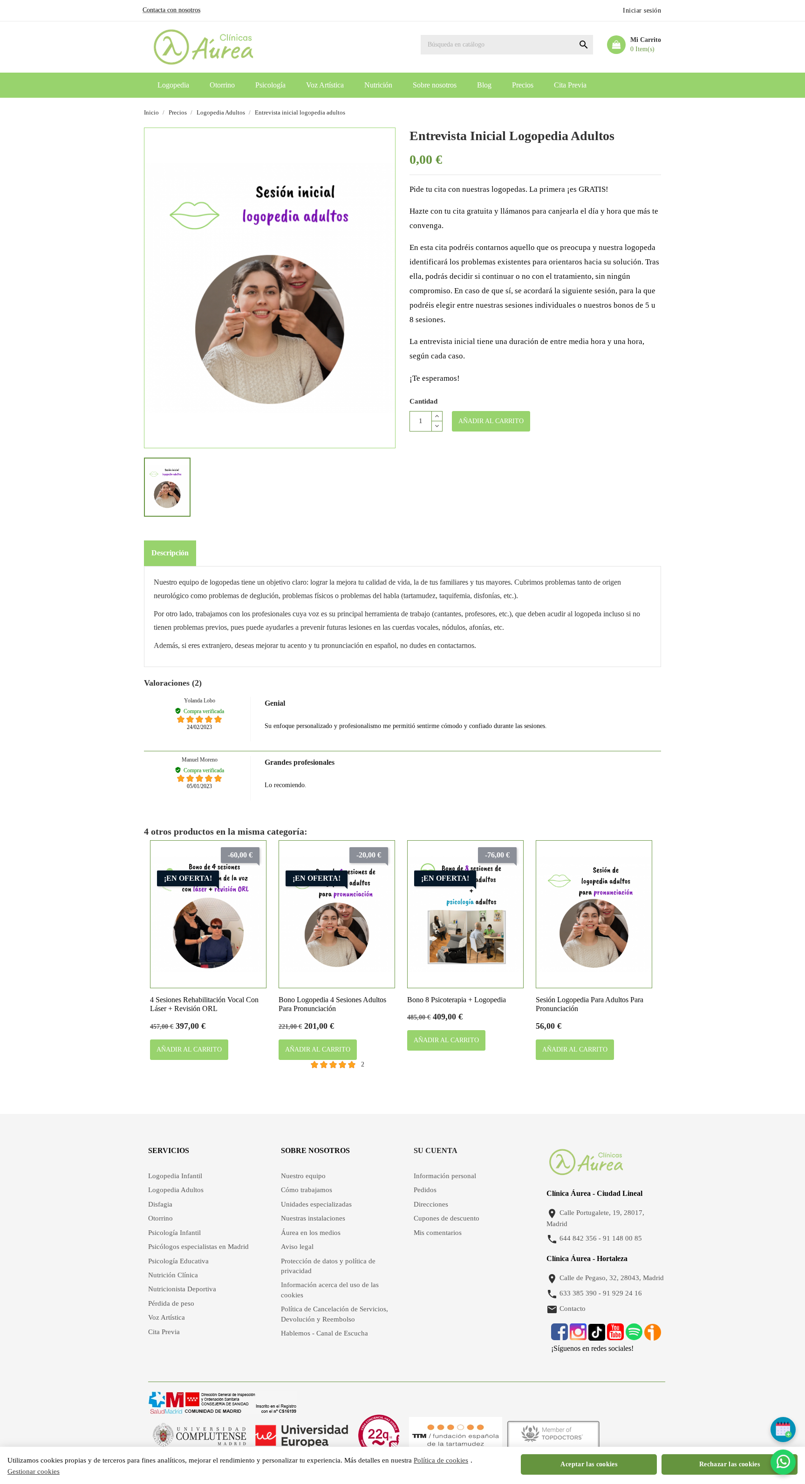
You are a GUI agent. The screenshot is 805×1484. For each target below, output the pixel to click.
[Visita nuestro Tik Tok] (597, 1336)
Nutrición (378, 85)
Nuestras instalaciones (313, 1218)
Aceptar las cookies (588, 1464)
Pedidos (425, 1190)
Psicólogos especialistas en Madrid (198, 1246)
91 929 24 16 (622, 1293)
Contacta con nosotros (171, 10)
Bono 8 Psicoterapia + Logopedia (456, 1000)
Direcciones (431, 1204)
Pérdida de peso (171, 1303)
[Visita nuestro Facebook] (559, 1336)
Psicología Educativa (178, 1261)
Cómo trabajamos (306, 1190)
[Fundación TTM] (455, 1435)
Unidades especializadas (316, 1204)
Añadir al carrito (491, 421)
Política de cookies (441, 1460)
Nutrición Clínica (173, 1275)
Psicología (270, 85)
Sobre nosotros (435, 85)
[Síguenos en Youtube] (615, 1336)
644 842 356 (578, 1238)
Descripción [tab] (170, 553)
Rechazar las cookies (729, 1464)
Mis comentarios (438, 1232)
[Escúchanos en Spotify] (634, 1336)
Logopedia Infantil (175, 1176)
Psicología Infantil (174, 1232)
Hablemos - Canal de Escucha (324, 1333)
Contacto (572, 1308)
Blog (484, 85)
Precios (522, 85)
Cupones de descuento (446, 1218)
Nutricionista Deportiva (182, 1289)
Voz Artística (325, 85)
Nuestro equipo (303, 1176)
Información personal (445, 1176)
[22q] (378, 1435)
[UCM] (199, 1435)
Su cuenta (435, 1150)
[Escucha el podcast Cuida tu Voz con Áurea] (652, 1336)
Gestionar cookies (33, 1471)
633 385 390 (578, 1293)
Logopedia (173, 85)
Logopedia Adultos (176, 1190)
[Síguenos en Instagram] (578, 1336)
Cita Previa (570, 85)
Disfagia (160, 1204)
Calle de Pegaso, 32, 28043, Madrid (611, 1278)
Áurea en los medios (311, 1232)
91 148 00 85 (622, 1238)
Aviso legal (297, 1246)
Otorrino (222, 85)
